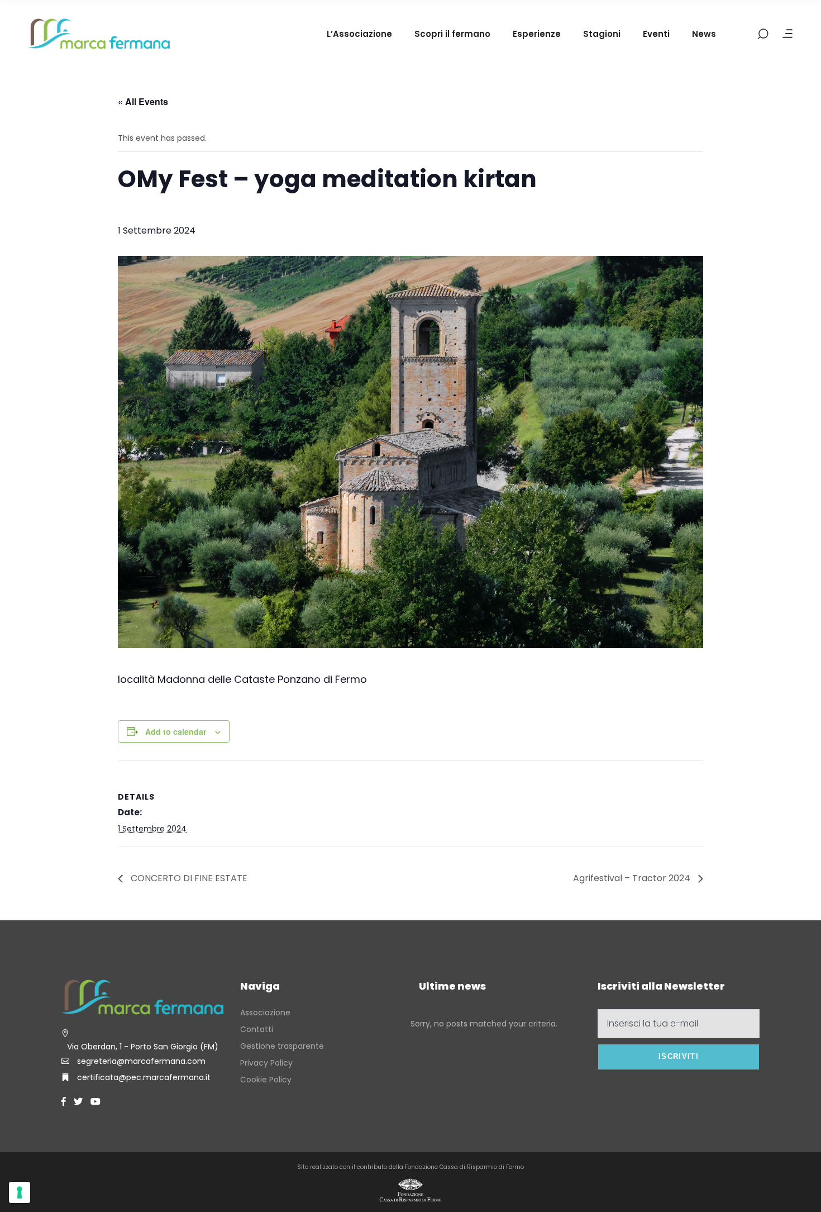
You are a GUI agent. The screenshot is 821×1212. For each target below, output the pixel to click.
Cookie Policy (266, 1079)
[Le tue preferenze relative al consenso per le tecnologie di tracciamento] (19, 1192)
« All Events (143, 101)
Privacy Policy (266, 1062)
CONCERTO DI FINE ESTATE (187, 878)
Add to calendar (175, 731)
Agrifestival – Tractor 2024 (633, 878)
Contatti (256, 1029)
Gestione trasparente (282, 1046)
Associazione (265, 1012)
